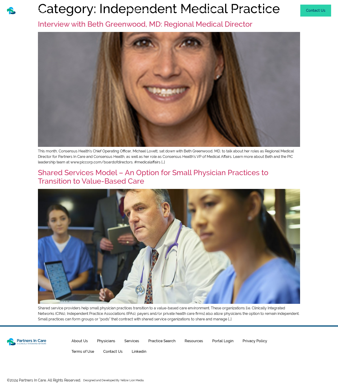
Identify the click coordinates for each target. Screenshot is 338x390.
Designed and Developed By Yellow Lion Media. (113, 380)
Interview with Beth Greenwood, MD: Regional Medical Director (145, 24)
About (235, 10)
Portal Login (222, 341)
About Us (80, 341)
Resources (264, 10)
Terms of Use (83, 351)
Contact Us (113, 351)
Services (131, 341)
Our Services (176, 10)
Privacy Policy (255, 341)
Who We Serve (138, 10)
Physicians (106, 341)
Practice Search (208, 10)
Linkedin (139, 351)
